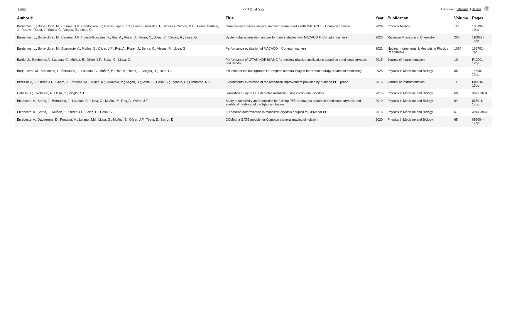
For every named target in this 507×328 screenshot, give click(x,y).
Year (379, 18)
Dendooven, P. (91, 26)
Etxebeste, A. (70, 48)
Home (22, 9)
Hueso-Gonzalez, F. (147, 26)
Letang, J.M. (88, 119)
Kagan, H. (133, 82)
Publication (398, 18)
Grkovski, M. (115, 82)
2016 (379, 82)
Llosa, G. (86, 29)
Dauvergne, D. (48, 119)
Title (230, 18)
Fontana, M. (68, 119)
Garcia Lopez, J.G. (117, 26)
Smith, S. (148, 82)
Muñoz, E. (89, 48)
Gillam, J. (62, 82)
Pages (477, 18)
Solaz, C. (160, 37)
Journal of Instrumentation (406, 59)
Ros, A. (26, 29)
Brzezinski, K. (27, 82)
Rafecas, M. (79, 82)
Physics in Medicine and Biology (410, 71)
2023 (379, 37)
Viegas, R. (70, 29)
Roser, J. (39, 29)
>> (262, 9)
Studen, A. (96, 82)
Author (23, 18)
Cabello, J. (24, 93)
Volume (461, 18)
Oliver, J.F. (105, 48)
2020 (379, 119)
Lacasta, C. (60, 59)
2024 (379, 26)
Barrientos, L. (26, 26)
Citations (462, 9)
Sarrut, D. (167, 119)
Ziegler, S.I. (77, 93)
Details (476, 9)
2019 (379, 100)
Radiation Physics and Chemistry (411, 37)
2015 (379, 59)
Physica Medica (399, 26)
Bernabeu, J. (70, 71)
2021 (379, 48)
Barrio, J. (23, 59)
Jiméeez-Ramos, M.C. (179, 26)
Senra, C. (55, 29)
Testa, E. (152, 119)
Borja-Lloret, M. (49, 26)
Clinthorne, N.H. (200, 82)
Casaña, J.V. (70, 26)
